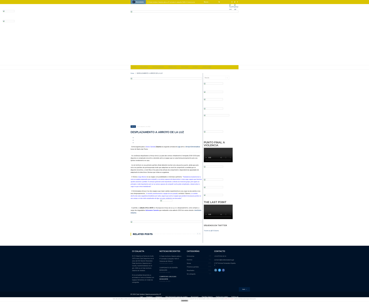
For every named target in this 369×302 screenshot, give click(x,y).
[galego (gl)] (236, 7)
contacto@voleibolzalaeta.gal (224, 260)
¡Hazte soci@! (206, 67)
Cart (141, 297)
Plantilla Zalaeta (207, 297)
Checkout (149, 297)
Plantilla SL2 (173, 67)
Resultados (144, 67)
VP (160, 294)
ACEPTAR (184, 300)
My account (194, 297)
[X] (235, 2)
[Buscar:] (210, 2)
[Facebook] (237, 2)
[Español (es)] (231, 7)
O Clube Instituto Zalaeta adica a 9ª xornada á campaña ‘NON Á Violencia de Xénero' (170, 258)
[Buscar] (219, 2)
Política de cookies (222, 297)
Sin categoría (191, 274)
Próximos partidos (158, 67)
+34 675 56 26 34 (220, 256)
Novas (134, 67)
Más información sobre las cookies (176, 297)
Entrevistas (184, 67)
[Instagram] (232, 2)
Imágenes (159, 297)
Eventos (195, 67)
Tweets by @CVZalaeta (211, 231)
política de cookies (229, 298)
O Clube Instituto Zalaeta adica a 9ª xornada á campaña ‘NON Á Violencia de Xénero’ (171, 3)
